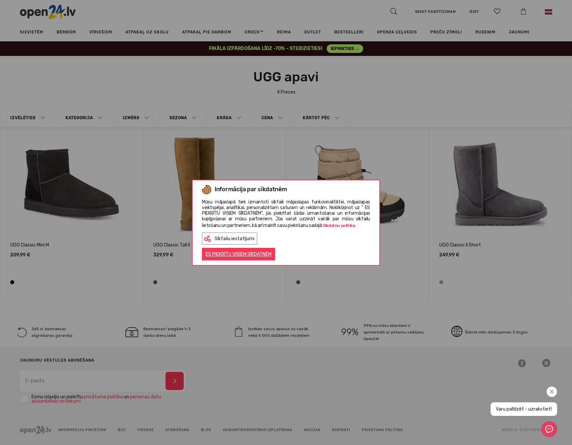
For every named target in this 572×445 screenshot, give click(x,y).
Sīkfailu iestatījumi (235, 239)
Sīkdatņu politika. (339, 225)
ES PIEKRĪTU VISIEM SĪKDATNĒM (238, 254)
